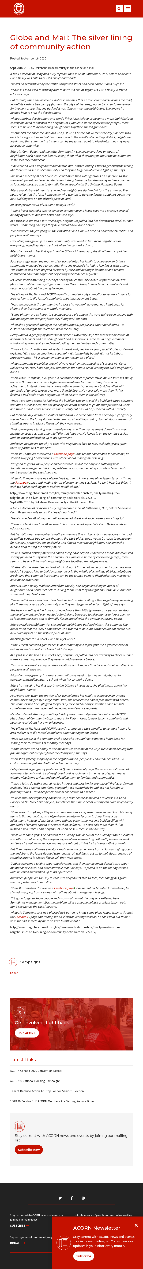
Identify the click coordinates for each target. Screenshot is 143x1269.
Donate (16, 1243)
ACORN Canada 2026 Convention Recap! (36, 1071)
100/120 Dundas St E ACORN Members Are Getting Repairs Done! (52, 1101)
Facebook (21, 482)
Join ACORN (27, 1033)
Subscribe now (29, 1149)
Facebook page (64, 454)
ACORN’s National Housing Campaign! (35, 1081)
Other (14, 973)
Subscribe (18, 1226)
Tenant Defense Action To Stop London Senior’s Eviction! (47, 1091)
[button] (119, 8)
